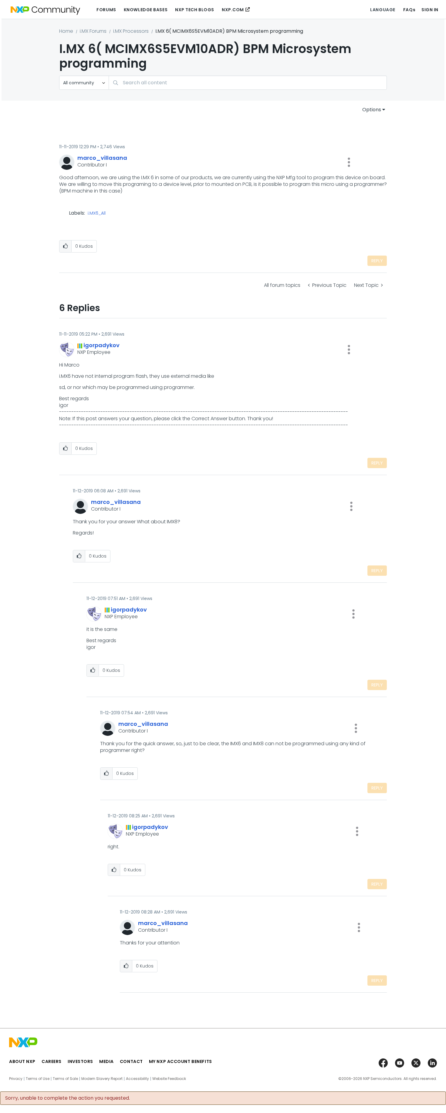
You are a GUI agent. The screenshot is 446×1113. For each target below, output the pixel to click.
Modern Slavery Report (102, 1079)
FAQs (409, 10)
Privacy (15, 1079)
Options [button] (371, 109)
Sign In (429, 10)
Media (106, 1061)
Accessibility (137, 1079)
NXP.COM (233, 10)
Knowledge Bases (145, 10)
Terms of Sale (65, 1079)
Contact (131, 1061)
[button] (348, 162)
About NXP (22, 1061)
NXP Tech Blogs (194, 10)
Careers (52, 1061)
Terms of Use (37, 1079)
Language (382, 10)
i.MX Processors (131, 31)
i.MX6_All (97, 213)
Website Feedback (169, 1079)
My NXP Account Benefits (180, 1061)
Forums (106, 10)
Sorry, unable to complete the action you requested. (67, 1098)
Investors (80, 1061)
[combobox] (248, 82)
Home (66, 31)
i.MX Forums (93, 31)
